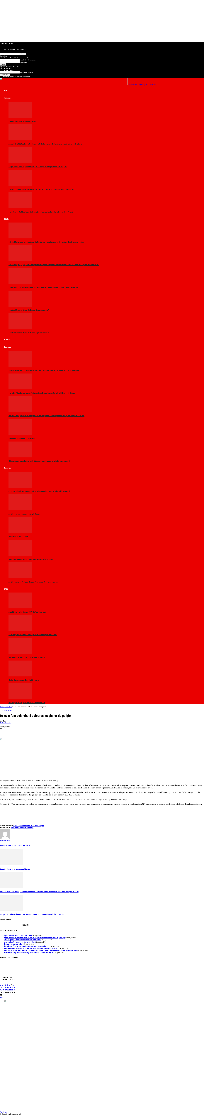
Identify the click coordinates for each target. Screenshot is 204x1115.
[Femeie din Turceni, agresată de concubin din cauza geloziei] (20, 555)
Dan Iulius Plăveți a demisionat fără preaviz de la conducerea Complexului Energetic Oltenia (41, 393)
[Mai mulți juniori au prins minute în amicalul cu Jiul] (20, 699)
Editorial (7, 340)
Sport (6, 589)
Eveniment (7, 468)
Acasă (6, 90)
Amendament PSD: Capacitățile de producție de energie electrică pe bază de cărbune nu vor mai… (43, 287)
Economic (7, 347)
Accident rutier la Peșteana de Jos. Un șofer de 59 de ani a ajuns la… (33, 582)
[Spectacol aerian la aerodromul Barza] (20, 117)
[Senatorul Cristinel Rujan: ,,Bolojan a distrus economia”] (20, 306)
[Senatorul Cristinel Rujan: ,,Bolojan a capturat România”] (20, 329)
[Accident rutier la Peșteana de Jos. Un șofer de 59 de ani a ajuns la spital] (20, 578)
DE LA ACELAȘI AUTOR (22, 845)
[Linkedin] (34, 732)
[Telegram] (72, 732)
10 (1, 987)
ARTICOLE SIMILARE (7, 845)
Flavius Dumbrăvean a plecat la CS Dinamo (23, 680)
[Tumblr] (64, 732)
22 (12, 990)
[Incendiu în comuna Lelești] (20, 532)
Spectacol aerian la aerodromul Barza (22, 121)
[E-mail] (49, 732)
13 (8, 987)
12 (6, 987)
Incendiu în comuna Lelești (18, 537)
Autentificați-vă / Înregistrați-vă (15, 49)
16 (14, 987)
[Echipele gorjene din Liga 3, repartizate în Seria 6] (20, 653)
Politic (6, 219)
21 (10, 990)
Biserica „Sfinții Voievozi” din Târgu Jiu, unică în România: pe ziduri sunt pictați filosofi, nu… (41, 189)
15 (12, 987)
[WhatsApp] (26, 732)
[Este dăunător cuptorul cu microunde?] (20, 434)
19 (6, 990)
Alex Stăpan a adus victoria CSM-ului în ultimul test (27, 612)
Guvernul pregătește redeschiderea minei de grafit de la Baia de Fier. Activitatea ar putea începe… (44, 370)
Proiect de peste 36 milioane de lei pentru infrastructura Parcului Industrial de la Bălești (40, 212)
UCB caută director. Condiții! (22, 828)
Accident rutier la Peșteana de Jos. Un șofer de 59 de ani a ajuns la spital (30, 948)
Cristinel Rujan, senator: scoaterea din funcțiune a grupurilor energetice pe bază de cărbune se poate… (46, 242)
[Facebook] (3, 732)
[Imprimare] (56, 732)
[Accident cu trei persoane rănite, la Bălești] (20, 510)
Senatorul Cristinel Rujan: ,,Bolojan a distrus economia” (28, 310)
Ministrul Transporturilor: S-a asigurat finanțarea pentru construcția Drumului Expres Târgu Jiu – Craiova (46, 416)
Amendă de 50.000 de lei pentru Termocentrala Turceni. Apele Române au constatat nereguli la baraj (45, 144)
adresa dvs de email (26, 72)
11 (3, 987)
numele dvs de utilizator (28, 60)
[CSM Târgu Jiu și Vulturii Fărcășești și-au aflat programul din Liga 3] (20, 630)
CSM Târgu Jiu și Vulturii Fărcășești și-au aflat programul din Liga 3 (32, 635)
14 (10, 987)
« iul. (1, 997)
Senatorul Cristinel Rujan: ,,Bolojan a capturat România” (28, 333)
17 (1, 990)
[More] (80, 732)
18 (3, 990)
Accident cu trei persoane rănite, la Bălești (24, 514)
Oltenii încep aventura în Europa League (28, 825)
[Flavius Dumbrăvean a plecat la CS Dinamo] (20, 676)
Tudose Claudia (5, 723)
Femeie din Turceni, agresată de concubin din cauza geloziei (30, 559)
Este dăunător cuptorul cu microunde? (22, 438)
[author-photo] (5, 838)
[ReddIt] (41, 732)
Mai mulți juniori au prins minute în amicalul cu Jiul (26, 703)
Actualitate (7, 98)
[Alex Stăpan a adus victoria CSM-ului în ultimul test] (20, 608)
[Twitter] (11, 732)
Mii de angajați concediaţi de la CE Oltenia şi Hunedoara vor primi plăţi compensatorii (39, 461)
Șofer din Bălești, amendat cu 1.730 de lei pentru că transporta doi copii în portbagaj (39, 491)
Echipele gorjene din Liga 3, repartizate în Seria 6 (26, 657)
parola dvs (23, 62)
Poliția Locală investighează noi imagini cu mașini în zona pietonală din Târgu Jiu (37, 167)
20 (8, 990)
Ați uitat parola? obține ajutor (10, 66)
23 (14, 990)
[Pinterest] (18, 732)
